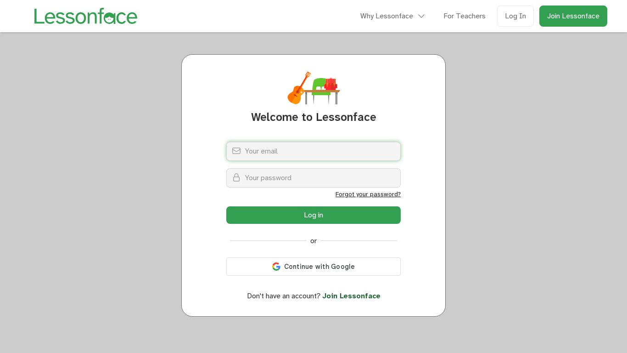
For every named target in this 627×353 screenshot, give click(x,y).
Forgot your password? (368, 194)
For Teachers (464, 16)
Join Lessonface (573, 16)
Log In (515, 16)
